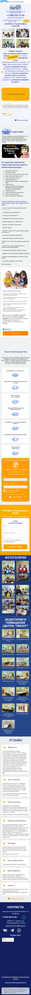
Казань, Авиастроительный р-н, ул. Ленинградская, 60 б (15, 12)
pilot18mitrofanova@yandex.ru (15, 17)
